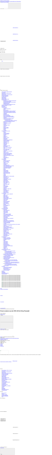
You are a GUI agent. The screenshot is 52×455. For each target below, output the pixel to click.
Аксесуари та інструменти (9, 119)
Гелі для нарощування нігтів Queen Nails (10, 264)
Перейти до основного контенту (4, 0)
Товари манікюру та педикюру (6, 249)
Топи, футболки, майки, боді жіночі (7, 91)
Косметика (3, 271)
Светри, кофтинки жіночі (5, 377)
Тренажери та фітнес (5, 208)
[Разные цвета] (9, 338)
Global (3, 387)
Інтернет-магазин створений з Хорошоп (5, 361)
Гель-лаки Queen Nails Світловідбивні (10, 252)
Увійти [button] (1, 336)
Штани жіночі (4, 372)
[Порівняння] (6, 65)
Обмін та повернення (10, 1)
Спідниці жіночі (4, 375)
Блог (20, 1)
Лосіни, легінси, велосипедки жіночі (7, 94)
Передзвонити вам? (3, 41)
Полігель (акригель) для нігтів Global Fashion (11, 260)
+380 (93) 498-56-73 (15, 27)
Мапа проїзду (2, 447)
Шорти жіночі (4, 97)
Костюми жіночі (4, 99)
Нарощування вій (4, 390)
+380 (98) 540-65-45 (15, 40)
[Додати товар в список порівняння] (6, 319)
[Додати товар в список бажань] (6, 325)
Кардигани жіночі (4, 105)
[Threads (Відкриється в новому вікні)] (6, 21)
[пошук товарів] (14, 6)
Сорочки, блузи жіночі (5, 374)
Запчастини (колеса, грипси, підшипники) (11, 120)
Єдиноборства (4, 383)
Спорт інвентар (4, 382)
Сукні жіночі (4, 92)
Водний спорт (4, 236)
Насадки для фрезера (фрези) (9, 255)
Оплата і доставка (5, 1)
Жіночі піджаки (4, 98)
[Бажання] (26, 72)
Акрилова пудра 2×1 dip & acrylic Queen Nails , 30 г (12, 262)
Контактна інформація (16, 1)
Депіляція (3, 266)
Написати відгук (2, 314)
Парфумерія (3, 272)
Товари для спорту (4, 107)
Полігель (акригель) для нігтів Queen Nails (11, 259)
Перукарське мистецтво (5, 389)
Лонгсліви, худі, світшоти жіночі (6, 93)
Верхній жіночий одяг (5, 95)
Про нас (1, 1)
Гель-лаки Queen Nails (8, 251)
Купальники (3, 106)
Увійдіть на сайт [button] (2, 339)
